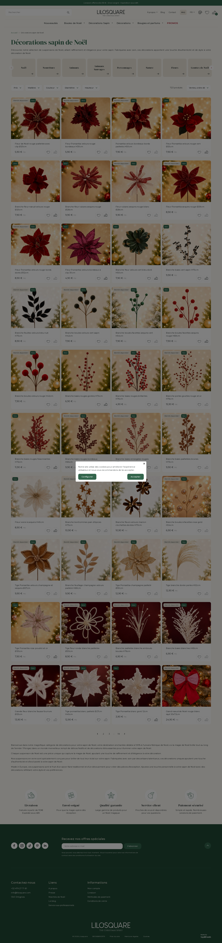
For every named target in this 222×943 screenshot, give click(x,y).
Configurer (87, 476)
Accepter (135, 476)
